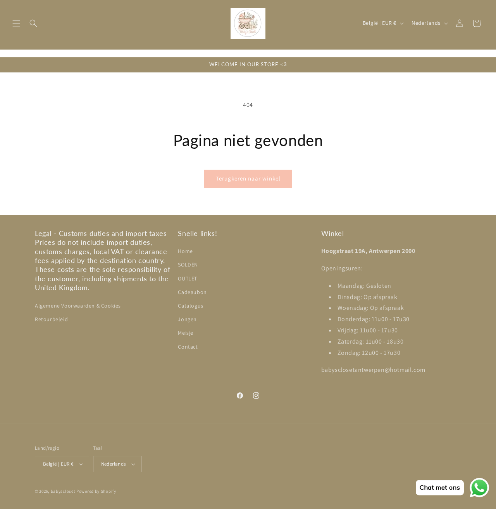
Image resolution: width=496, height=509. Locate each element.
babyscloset (63, 491)
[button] (16, 23)
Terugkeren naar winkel (248, 178)
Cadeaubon (192, 292)
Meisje (185, 332)
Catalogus (190, 305)
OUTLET (187, 278)
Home (185, 251)
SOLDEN (188, 264)
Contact (188, 346)
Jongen (187, 319)
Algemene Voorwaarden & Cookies (78, 305)
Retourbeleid (51, 319)
